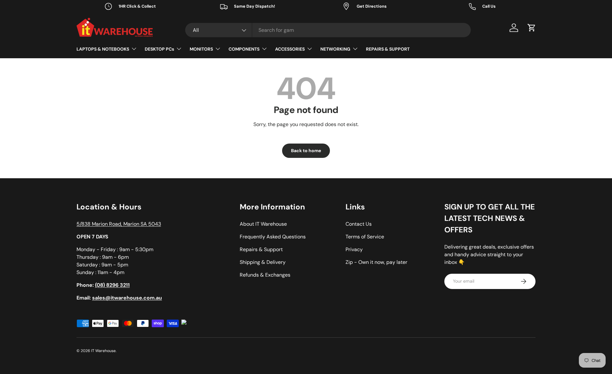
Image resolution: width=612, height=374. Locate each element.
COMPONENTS (244, 49)
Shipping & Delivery (263, 262)
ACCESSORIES (290, 49)
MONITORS (201, 49)
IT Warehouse (103, 350)
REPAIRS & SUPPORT (388, 49)
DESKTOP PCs (159, 49)
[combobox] (328, 30)
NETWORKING (335, 49)
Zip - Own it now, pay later (376, 262)
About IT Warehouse (263, 224)
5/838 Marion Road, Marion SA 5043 (118, 224)
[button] (532, 28)
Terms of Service (365, 236)
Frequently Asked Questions (273, 236)
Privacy (354, 249)
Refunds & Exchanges (265, 275)
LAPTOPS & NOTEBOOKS (102, 49)
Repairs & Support (261, 249)
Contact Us (359, 224)
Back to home (306, 150)
